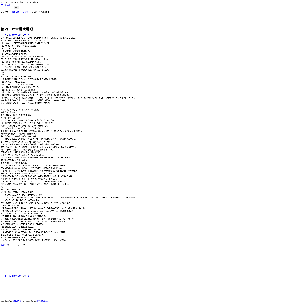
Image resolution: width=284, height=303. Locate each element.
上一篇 (3, 35)
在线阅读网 (5, 5)
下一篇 (26, 35)
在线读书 (4, 245)
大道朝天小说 (26, 12)
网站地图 (39, 301)
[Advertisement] (142, 18)
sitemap (45, 301)
